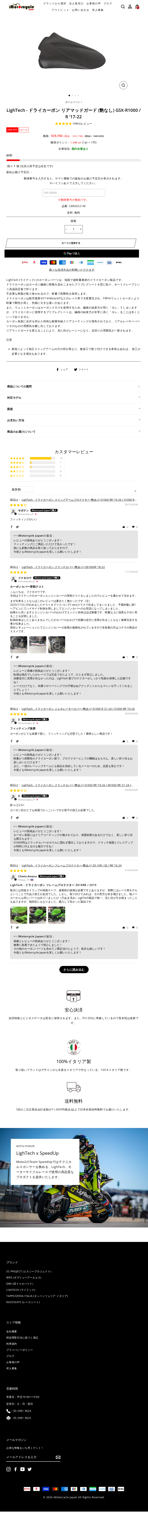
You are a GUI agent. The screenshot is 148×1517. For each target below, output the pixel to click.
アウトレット (60, 10)
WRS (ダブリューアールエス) (23, 1277)
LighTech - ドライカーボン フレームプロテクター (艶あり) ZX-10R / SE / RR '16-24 (72, 865)
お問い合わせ (81, 10)
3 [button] (76, 96)
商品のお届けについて (21, 431)
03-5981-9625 (22, 1418)
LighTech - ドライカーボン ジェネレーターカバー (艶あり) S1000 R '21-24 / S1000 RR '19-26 (78, 709)
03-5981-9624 (22, 1410)
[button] (63, 123)
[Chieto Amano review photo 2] (37, 915)
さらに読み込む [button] (73, 970)
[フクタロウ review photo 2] (37, 644)
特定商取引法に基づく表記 (22, 1337)
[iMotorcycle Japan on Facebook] (15, 1469)
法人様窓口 (76, 3)
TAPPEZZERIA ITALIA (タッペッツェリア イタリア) (37, 1296)
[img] (18, 505)
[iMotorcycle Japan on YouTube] (22, 1469)
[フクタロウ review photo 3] (56, 644)
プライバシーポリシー (19, 1350)
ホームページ (72, 102)
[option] (73, 52)
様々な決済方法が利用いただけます (72, 269)
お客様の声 (93, 3)
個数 (74, 221)
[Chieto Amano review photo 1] (18, 915)
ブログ (108, 3)
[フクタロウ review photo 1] (18, 644)
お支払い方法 (15, 420)
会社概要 (11, 1331)
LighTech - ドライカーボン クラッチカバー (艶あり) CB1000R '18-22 (63, 567)
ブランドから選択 (54, 3)
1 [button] (69, 96)
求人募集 (98, 10)
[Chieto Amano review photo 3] (56, 915)
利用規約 (11, 1343)
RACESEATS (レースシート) (23, 1302)
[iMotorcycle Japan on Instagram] (8, 1469)
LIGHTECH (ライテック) (20, 1289)
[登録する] (58, 1457)
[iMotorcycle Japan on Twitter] (29, 1469)
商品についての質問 (19, 386)
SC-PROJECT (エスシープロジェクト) (28, 1271)
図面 (10, 409)
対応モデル (14, 397)
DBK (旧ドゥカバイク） (20, 1283)
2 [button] (73, 96)
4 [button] (78, 96)
